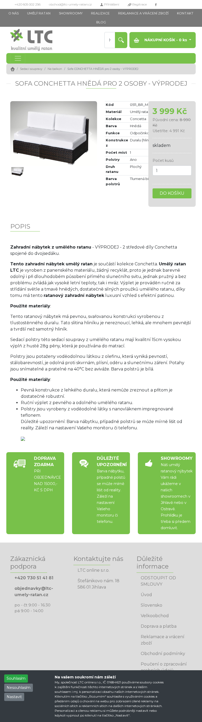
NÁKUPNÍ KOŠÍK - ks (165, 40)
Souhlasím (16, 678)
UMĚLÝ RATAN (38, 13)
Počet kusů (163, 160)
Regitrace (139, 4)
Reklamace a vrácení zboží (162, 640)
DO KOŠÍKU (172, 193)
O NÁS (13, 13)
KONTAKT (185, 13)
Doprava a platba (158, 626)
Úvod (146, 594)
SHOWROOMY (71, 13)
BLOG (101, 22)
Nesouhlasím (19, 687)
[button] (16, 133)
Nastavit (14, 696)
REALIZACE (100, 13)
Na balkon (55, 69)
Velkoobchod (155, 615)
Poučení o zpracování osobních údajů (164, 667)
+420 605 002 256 (27, 4)
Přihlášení (111, 4)
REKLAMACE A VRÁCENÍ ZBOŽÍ (143, 13)
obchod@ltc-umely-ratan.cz (70, 4)
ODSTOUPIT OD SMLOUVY (158, 581)
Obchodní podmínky (163, 653)
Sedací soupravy (31, 69)
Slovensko (151, 605)
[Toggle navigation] (18, 58)
